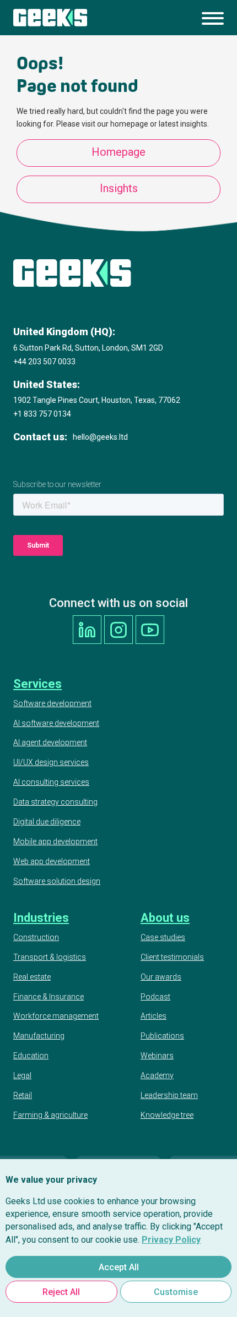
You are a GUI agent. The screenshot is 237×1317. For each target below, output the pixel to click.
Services (37, 684)
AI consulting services (51, 782)
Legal (22, 1075)
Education (31, 1055)
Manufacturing (38, 1035)
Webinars (157, 1055)
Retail (22, 1095)
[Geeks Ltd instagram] (118, 629)
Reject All (61, 1292)
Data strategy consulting (55, 801)
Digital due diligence (46, 821)
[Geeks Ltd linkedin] (87, 629)
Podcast (155, 996)
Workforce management (56, 1016)
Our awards (161, 976)
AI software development (56, 723)
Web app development (51, 861)
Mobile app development (55, 841)
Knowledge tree (167, 1115)
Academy (157, 1075)
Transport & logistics (49, 957)
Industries (41, 918)
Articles (153, 1016)
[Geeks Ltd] (50, 17)
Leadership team (169, 1095)
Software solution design (56, 881)
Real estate (32, 976)
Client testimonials (172, 957)
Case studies (163, 937)
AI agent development (50, 742)
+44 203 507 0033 (44, 361)
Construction (36, 937)
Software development (52, 703)
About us (165, 918)
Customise (176, 1292)
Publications (162, 1035)
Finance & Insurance (48, 996)
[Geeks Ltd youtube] (150, 629)
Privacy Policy (171, 1239)
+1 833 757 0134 (42, 413)
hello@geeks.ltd (100, 437)
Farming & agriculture (50, 1115)
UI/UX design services (51, 762)
